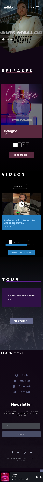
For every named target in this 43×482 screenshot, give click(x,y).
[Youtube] (31, 452)
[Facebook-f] (12, 452)
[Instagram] (25, 452)
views (6, 226)
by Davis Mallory (10, 134)
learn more (12, 353)
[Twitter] (18, 452)
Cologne (10, 131)
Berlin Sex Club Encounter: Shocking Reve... (20, 221)
